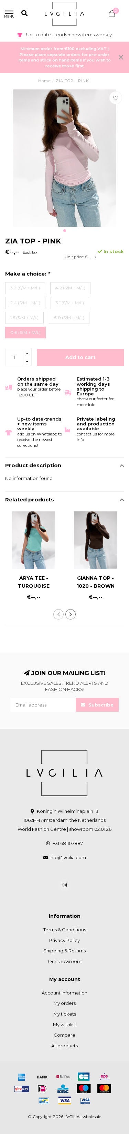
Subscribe (100, 705)
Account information (64, 993)
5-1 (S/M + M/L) (70, 302)
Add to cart (80, 357)
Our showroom (65, 961)
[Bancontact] (44, 1100)
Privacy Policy (64, 940)
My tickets (64, 1014)
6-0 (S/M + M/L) (69, 317)
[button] (64, 230)
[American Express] (21, 1076)
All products (64, 1045)
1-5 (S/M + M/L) (24, 317)
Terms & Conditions (64, 929)
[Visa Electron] (85, 1100)
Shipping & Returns (64, 950)
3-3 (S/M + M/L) (25, 288)
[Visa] (64, 1100)
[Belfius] (63, 1076)
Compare (64, 1035)
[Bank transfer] (42, 1076)
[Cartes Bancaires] (83, 1076)
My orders (64, 1003)
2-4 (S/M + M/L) (25, 302)
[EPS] (104, 1076)
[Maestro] (83, 1089)
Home (44, 80)
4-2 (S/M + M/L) (70, 288)
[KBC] (63, 1089)
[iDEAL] (42, 1089)
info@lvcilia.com (68, 857)
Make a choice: (27, 274)
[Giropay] (21, 1089)
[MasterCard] (104, 1089)
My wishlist (64, 1024)
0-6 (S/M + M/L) (25, 332)
